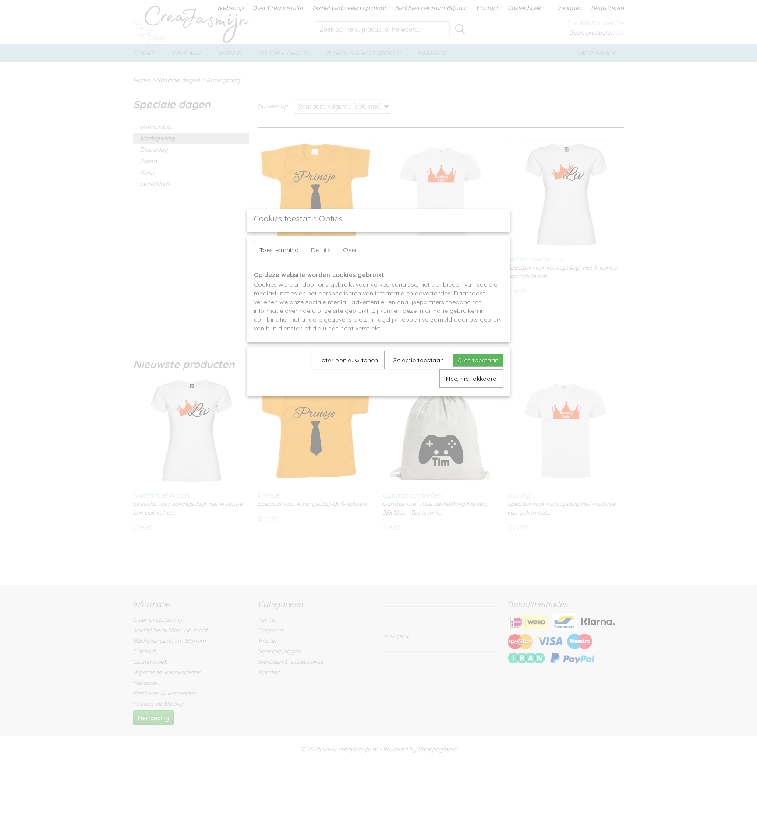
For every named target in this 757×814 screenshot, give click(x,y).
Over (350, 250)
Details (321, 250)
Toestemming (279, 250)
